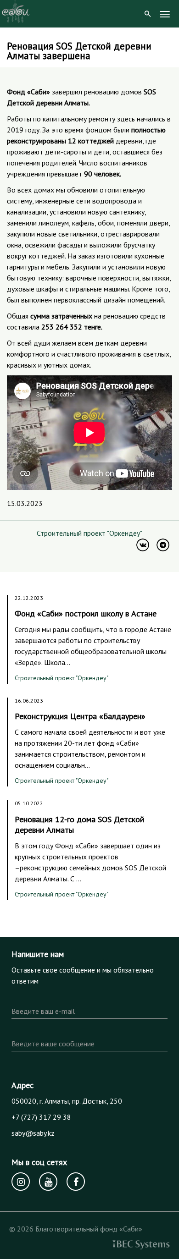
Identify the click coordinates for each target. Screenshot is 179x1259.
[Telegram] (163, 545)
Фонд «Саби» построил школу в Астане (86, 613)
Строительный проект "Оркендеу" (89, 533)
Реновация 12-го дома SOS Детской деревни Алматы (79, 825)
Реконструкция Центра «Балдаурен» (80, 716)
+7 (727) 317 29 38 (41, 1117)
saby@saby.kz (33, 1133)
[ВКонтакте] (142, 545)
